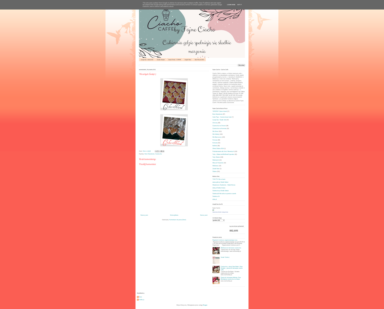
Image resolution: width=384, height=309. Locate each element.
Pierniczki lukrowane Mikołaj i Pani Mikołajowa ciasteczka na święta (231, 278)
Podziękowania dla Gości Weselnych (223, 151)
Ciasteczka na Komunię (219, 128)
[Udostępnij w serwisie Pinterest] (163, 151)
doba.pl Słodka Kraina (218, 188)
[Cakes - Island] (213, 210)
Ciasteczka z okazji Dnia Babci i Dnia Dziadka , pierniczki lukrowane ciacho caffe (231, 268)
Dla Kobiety (215, 134)
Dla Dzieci (215, 131)
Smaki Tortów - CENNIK (174, 59)
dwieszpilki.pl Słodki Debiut (220, 182)
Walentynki (215, 160)
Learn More (231, 4)
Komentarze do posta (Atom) (177, 219)
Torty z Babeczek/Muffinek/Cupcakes (223, 154)
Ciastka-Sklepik (161, 59)
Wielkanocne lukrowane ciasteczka (231, 248)
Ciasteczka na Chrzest (219, 125)
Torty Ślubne (216, 157)
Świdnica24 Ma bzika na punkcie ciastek (224, 193)
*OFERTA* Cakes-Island (219, 111)
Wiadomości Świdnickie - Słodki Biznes (223, 185)
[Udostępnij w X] (160, 151)
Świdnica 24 (216, 196)
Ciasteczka (158, 154)
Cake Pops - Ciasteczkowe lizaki (222, 117)
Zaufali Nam (188, 59)
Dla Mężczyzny (217, 137)
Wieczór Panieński (217, 163)
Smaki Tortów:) (225, 257)
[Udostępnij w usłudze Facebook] (161, 151)
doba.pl (214, 199)
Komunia (215, 143)
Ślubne (214, 171)
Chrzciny (215, 122)
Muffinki (214, 145)
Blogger (205, 305)
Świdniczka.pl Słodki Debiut (220, 190)
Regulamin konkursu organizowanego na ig (224, 240)
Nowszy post (144, 215)
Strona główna (174, 215)
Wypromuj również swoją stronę (220, 212)
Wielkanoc (215, 165)
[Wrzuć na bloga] (158, 151)
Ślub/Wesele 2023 (199, 59)
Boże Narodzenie (149, 154)
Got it (239, 4)
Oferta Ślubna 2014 (218, 148)
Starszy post (204, 215)
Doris (140, 297)
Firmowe (214, 140)
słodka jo (141, 299)
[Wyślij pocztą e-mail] (156, 151)
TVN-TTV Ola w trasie (218, 179)
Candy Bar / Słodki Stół (147, 59)
